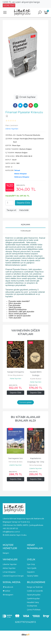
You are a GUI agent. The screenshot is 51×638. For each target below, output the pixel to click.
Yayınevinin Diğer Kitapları (25, 332)
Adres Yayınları (15, 378)
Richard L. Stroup (36, 462)
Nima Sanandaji (15, 465)
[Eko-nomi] (35, 441)
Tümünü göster (25, 402)
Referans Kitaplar (21, 177)
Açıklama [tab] (25, 224)
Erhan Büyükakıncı (15, 375)
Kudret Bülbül (35, 379)
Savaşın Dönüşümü (15, 372)
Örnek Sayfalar (27, 97)
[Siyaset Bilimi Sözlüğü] (35, 354)
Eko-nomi (35, 458)
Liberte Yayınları (15, 468)
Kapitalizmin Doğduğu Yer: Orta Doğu (15, 461)
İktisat (17, 170)
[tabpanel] (25, 57)
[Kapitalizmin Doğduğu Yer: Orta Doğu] (15, 441)
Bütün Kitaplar (20, 174)
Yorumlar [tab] (26, 231)
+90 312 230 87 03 (10, 528)
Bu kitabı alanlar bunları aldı (25, 418)
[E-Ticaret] (25, 634)
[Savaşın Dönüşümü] (15, 354)
